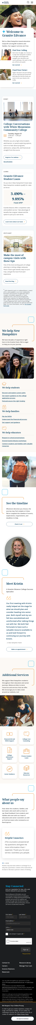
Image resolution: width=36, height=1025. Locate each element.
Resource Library (25, 963)
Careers (4, 966)
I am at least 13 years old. (16, 934)
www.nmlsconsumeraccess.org (9, 987)
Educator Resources (26, 774)
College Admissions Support (9, 757)
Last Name (22, 914)
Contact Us (6, 963)
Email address (10, 921)
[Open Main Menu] (32, 2)
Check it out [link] (18, 524)
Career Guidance (9, 774)
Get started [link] (16, 65)
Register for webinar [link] (12, 157)
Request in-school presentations (13, 438)
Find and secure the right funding (13, 401)
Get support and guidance (11, 422)
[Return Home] (5, 2)
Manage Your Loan (25, 966)
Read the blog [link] (9, 281)
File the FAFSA (7, 416)
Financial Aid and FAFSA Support (9, 740)
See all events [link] (8, 161)
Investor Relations (8, 969)
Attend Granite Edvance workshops (14, 441)
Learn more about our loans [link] (14, 222)
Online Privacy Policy (23, 1014)
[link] (18, 863)
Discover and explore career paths (14, 393)
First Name (9, 914)
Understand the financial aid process (14, 419)
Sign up (25, 949)
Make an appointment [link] (18, 649)
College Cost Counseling (26, 740)
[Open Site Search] (28, 2)
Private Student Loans (26, 757)
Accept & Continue (22, 1019)
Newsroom (5, 972)
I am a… (8, 927)
